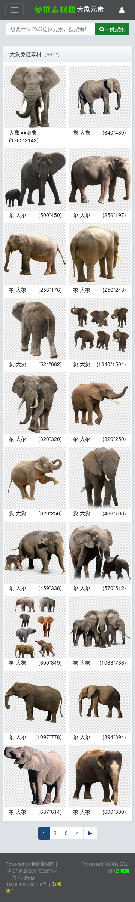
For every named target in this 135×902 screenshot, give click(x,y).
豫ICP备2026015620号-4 (32, 871)
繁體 (124, 871)
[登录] (121, 9)
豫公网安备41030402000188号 (26, 880)
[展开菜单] (14, 9)
